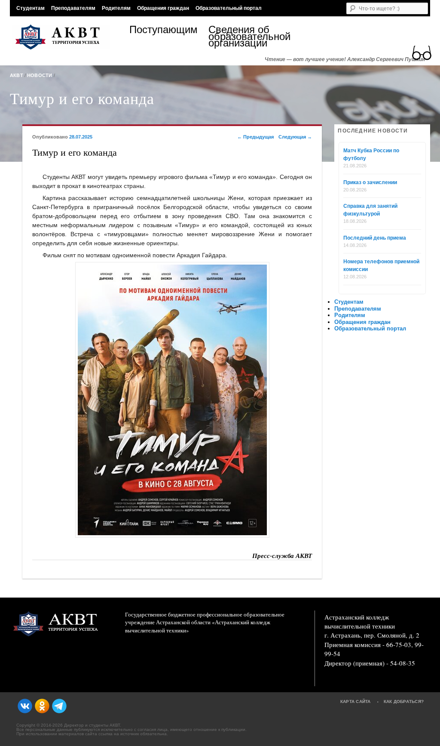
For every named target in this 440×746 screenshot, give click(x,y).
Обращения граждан (163, 8)
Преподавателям (73, 8)
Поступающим (163, 30)
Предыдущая (255, 136)
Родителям (116, 8)
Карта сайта (355, 701)
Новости (39, 75)
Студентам (30, 8)
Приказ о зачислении (370, 182)
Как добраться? (404, 701)
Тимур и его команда (82, 98)
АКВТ (16, 75)
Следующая (295, 136)
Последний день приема (374, 238)
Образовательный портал (229, 8)
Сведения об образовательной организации (247, 36)
